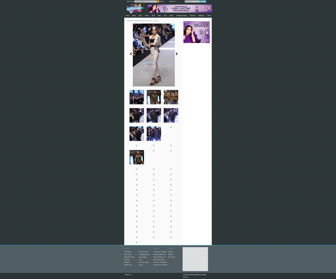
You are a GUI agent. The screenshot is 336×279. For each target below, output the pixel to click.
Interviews (192, 15)
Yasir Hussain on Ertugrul (159, 252)
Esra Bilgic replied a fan (159, 254)
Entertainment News (144, 254)
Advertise (170, 254)
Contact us (171, 252)
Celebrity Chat (128, 265)
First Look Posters (143, 252)
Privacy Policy (171, 257)
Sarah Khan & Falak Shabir (160, 265)
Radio (159, 15)
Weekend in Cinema (181, 15)
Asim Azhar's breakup (159, 259)
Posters (171, 15)
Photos (147, 15)
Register (161, 1)
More (208, 15)
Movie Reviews (143, 257)
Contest (141, 265)
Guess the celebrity (144, 262)
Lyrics (140, 259)
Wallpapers (201, 15)
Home (127, 15)
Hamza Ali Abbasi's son (159, 257)
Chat (165, 15)
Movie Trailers (127, 254)
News (153, 15)
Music (140, 15)
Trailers (134, 15)
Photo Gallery (127, 252)
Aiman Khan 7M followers (159, 262)
